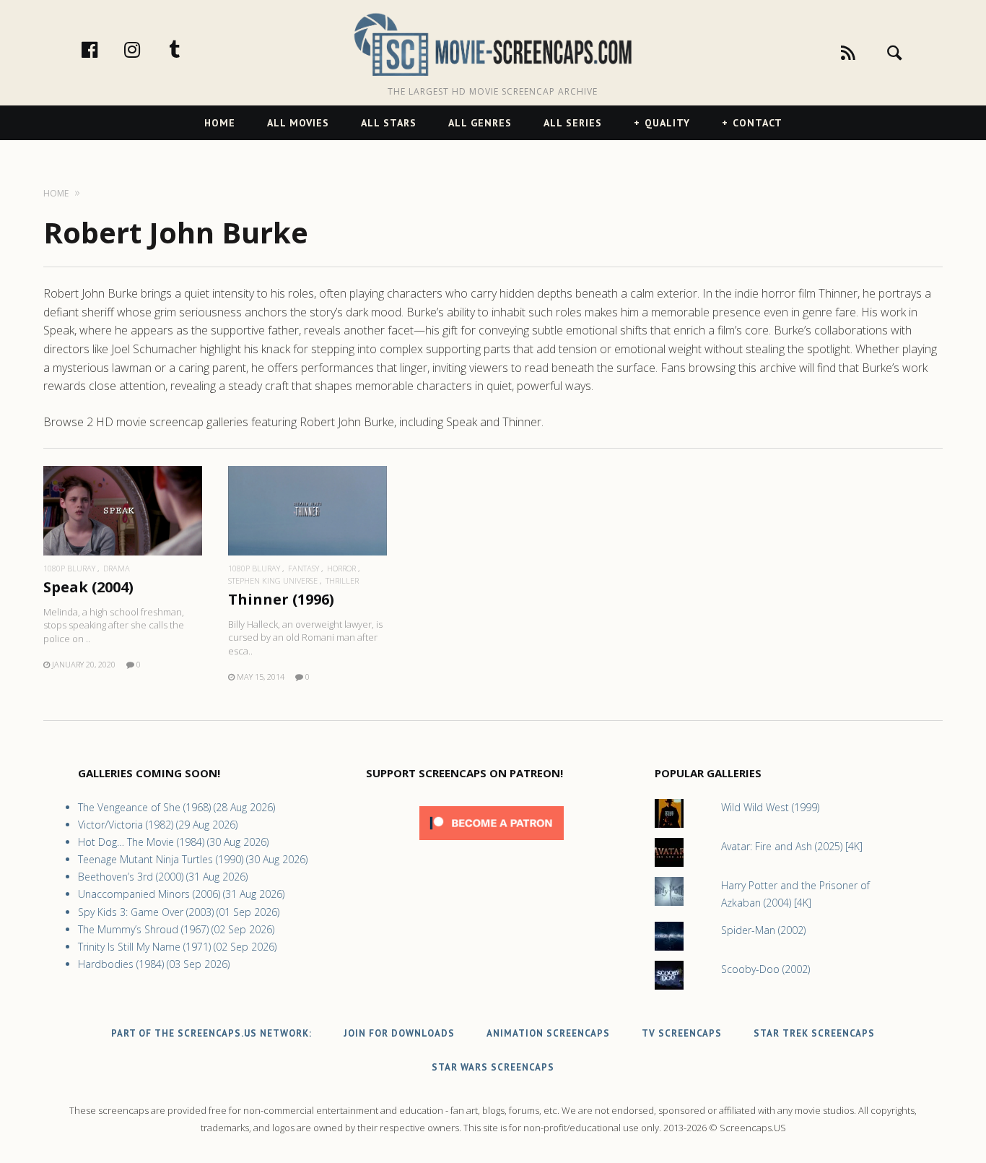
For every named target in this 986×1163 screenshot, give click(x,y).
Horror (341, 568)
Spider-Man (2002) (763, 930)
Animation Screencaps (548, 1033)
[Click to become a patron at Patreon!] (491, 843)
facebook (104, 49)
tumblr (190, 49)
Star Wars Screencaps (493, 1067)
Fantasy (303, 568)
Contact (757, 122)
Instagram (147, 49)
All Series (573, 122)
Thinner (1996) (281, 599)
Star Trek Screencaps (814, 1033)
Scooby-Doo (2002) (765, 969)
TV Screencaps (682, 1033)
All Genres (480, 122)
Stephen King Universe (273, 580)
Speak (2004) (88, 587)
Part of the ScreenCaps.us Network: (211, 1033)
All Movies (298, 122)
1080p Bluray (69, 568)
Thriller (342, 580)
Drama (116, 568)
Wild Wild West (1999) (770, 807)
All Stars (388, 122)
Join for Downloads (399, 1033)
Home (219, 122)
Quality (667, 122)
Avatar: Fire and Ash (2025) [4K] (792, 846)
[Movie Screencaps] (493, 43)
